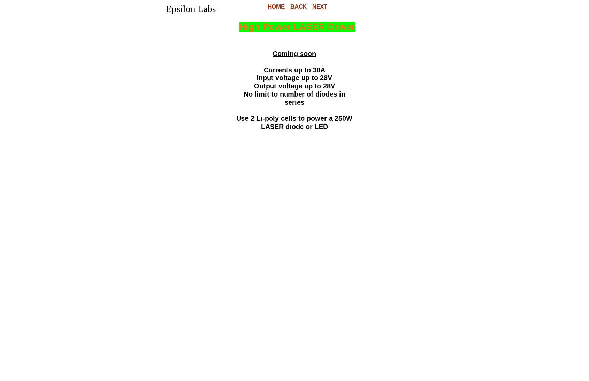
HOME (276, 6)
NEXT (319, 6)
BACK (298, 6)
